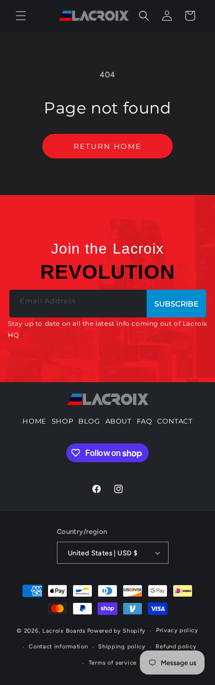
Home (34, 421)
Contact (174, 421)
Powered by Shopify (116, 630)
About (118, 421)
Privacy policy (177, 630)
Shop (62, 421)
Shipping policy (122, 646)
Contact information (58, 646)
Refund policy (176, 646)
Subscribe (176, 304)
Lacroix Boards (64, 630)
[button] (20, 15)
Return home (107, 146)
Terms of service (113, 662)
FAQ (144, 421)
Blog (89, 421)
